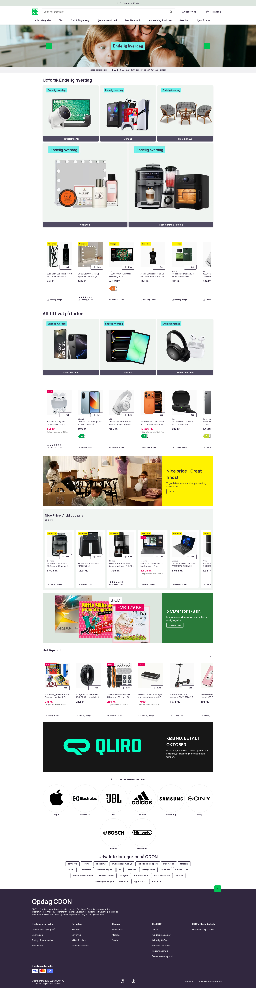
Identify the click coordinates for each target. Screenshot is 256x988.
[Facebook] (133, 981)
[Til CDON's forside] (35, 12)
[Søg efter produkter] (171, 12)
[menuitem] (43, 20)
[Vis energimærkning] (113, 288)
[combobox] (108, 12)
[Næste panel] (208, 236)
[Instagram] (122, 981)
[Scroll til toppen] (217, 888)
